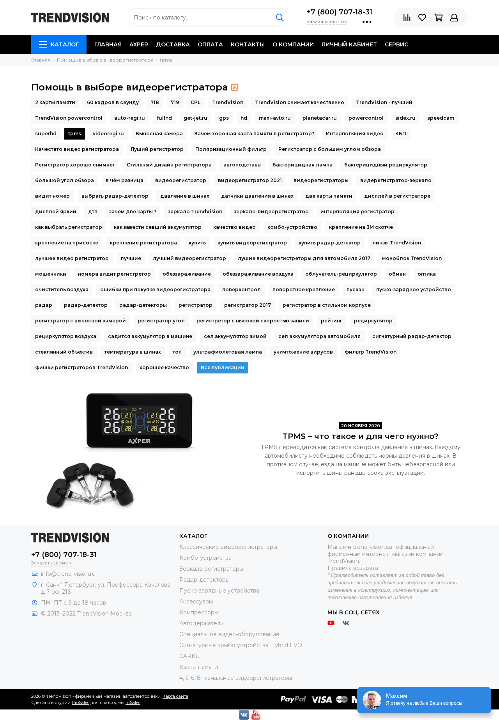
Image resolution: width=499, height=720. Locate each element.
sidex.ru (405, 118)
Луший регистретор (157, 149)
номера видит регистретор (114, 274)
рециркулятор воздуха (65, 336)
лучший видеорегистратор (189, 258)
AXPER (138, 44)
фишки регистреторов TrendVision (81, 367)
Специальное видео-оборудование (229, 634)
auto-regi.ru (129, 118)
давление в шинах (184, 196)
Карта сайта (175, 696)
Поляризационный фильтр (231, 149)
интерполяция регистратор (357, 211)
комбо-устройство (292, 227)
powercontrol (366, 118)
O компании (293, 44)
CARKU (189, 656)
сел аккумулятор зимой (235, 336)
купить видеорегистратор (252, 243)
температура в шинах (132, 352)
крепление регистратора (143, 243)
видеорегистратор (180, 180)
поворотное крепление (304, 289)
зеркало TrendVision (195, 211)
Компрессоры (198, 612)
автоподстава (242, 165)
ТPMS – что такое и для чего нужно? (361, 436)
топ (177, 352)
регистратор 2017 (247, 305)
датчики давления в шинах (257, 196)
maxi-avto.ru (275, 118)
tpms (74, 133)
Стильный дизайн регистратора (169, 165)
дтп (92, 211)
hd (244, 118)
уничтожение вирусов (303, 352)
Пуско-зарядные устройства (219, 590)
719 (175, 102)
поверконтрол (241, 289)
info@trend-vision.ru (68, 573)
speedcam (440, 118)
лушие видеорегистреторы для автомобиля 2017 (304, 258)
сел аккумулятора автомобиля (319, 336)
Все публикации (222, 367)
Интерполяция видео (355, 133)
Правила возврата (352, 567)
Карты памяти (198, 666)
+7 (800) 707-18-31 (339, 12)
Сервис (396, 44)
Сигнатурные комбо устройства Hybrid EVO (240, 645)
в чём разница (124, 180)
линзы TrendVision (396, 243)
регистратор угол (161, 321)
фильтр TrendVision (370, 352)
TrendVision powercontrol (69, 118)
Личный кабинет (349, 44)
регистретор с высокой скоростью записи (252, 321)
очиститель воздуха (61, 289)
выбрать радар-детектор (115, 196)
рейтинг (331, 321)
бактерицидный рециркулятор (385, 165)
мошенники (50, 274)
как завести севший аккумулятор (158, 227)
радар (43, 305)
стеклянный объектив (64, 352)
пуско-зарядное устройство (413, 289)
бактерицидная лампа (303, 165)
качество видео (234, 227)
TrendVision (227, 102)
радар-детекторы (143, 305)
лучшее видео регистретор (72, 258)
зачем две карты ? (132, 211)
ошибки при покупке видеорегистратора (155, 289)
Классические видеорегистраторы (228, 546)
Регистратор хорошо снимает (75, 165)
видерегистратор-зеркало (396, 180)
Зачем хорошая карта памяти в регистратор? (254, 133)
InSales (133, 702)
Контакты (248, 44)
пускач (356, 289)
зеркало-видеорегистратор (271, 211)
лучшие (130, 258)
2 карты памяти (55, 102)
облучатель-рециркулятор (341, 274)
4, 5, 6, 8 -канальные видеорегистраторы (235, 677)
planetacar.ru (320, 118)
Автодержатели (201, 623)
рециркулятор (373, 321)
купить (197, 243)
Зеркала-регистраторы (211, 568)
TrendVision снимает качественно (299, 102)
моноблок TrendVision (412, 258)
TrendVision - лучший (384, 102)
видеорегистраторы (321, 180)
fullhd (164, 118)
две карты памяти (328, 196)
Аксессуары (196, 601)
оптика (427, 274)
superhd (46, 133)
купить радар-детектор (330, 243)
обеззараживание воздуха (258, 274)
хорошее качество (164, 367)
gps (224, 118)
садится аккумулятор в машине (150, 336)
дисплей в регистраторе (397, 196)
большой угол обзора (64, 180)
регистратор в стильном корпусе (327, 305)
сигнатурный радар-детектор (411, 336)
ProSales (80, 702)
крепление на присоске (66, 243)
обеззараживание (187, 274)
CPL (195, 102)
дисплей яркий (55, 211)
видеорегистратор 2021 (250, 180)
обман (397, 274)
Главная (108, 44)
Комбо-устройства (205, 557)
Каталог (65, 44)
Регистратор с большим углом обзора (329, 149)
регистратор (195, 305)
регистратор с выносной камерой (80, 321)
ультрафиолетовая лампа (227, 352)
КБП (400, 133)
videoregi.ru (108, 133)
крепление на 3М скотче (361, 227)
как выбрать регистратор (68, 227)
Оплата (210, 44)
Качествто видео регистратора (77, 149)
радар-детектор (86, 305)
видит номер (52, 196)
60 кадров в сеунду (113, 102)
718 (154, 102)
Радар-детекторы (204, 579)
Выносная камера (159, 133)
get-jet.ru (195, 118)
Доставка (173, 44)
